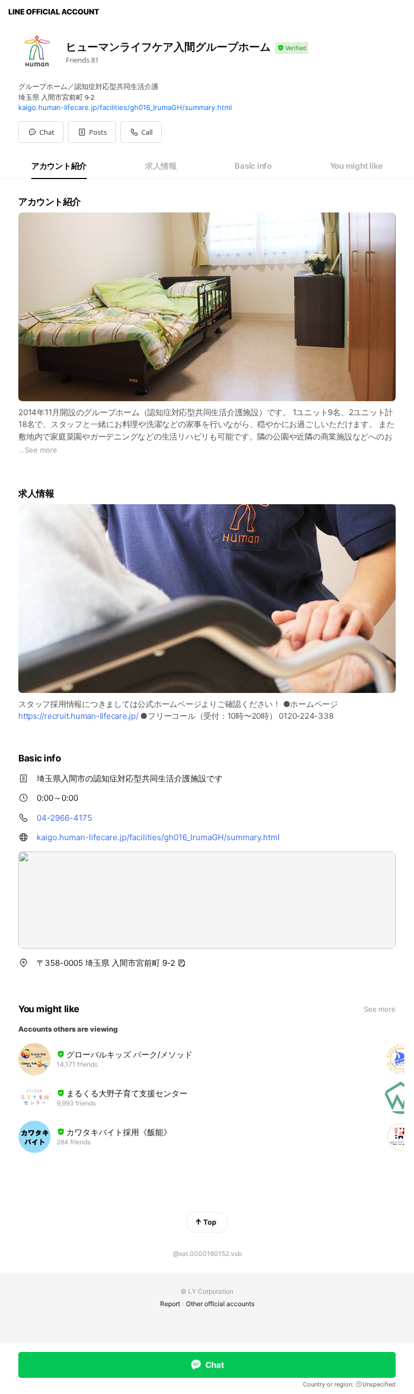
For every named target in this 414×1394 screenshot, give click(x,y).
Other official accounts (220, 1304)
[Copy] (181, 963)
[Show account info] (291, 48)
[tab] (59, 166)
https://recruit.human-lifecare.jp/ (78, 716)
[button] (92, 132)
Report (170, 1304)
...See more (37, 449)
